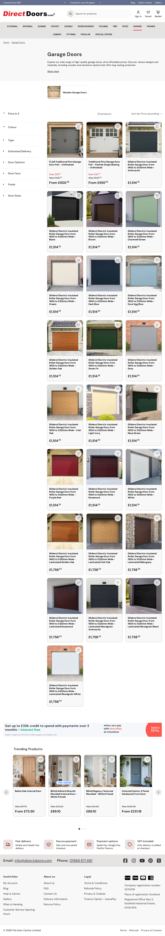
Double (68, 26)
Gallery (158, 2)
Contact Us (50, 893)
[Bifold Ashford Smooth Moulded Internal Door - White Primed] (65, 771)
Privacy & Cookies (94, 893)
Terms (123, 930)
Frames (151, 26)
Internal (28, 26)
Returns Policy (52, 904)
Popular (85, 34)
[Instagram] (134, 861)
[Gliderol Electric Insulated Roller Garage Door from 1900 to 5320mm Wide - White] (144, 467)
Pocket (55, 26)
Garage (137, 26)
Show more (53, 71)
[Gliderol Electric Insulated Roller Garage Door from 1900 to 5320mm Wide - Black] (65, 209)
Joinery (57, 34)
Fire (115, 26)
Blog (133, 2)
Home (6, 42)
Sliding (42, 26)
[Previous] (6, 792)
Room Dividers (86, 26)
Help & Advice (145, 2)
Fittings (71, 34)
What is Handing (13, 904)
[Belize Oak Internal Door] (29, 771)
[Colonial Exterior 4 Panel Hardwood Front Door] (136, 771)
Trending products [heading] (28, 749)
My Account (10, 883)
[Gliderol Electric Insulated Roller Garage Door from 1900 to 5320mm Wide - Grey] (144, 338)
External (12, 26)
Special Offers (103, 34)
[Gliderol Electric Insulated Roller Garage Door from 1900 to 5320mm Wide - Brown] (104, 209)
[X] (159, 861)
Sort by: (145, 113)
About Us (49, 883)
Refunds (134, 930)
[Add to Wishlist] (78, 126)
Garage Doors (18, 42)
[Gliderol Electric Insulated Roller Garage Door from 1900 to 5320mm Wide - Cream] (65, 273)
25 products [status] (104, 113)
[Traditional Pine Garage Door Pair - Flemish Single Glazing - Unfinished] (104, 140)
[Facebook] (125, 861)
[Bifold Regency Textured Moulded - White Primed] (100, 771)
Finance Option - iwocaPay (100, 899)
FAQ (46, 888)
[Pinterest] (150, 861)
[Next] (158, 792)
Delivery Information (56, 899)
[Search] (70, 13)
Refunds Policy (93, 888)
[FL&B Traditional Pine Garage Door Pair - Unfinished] (65, 140)
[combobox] (102, 13)
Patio (125, 26)
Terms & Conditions (95, 883)
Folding (103, 26)
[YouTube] (142, 861)
